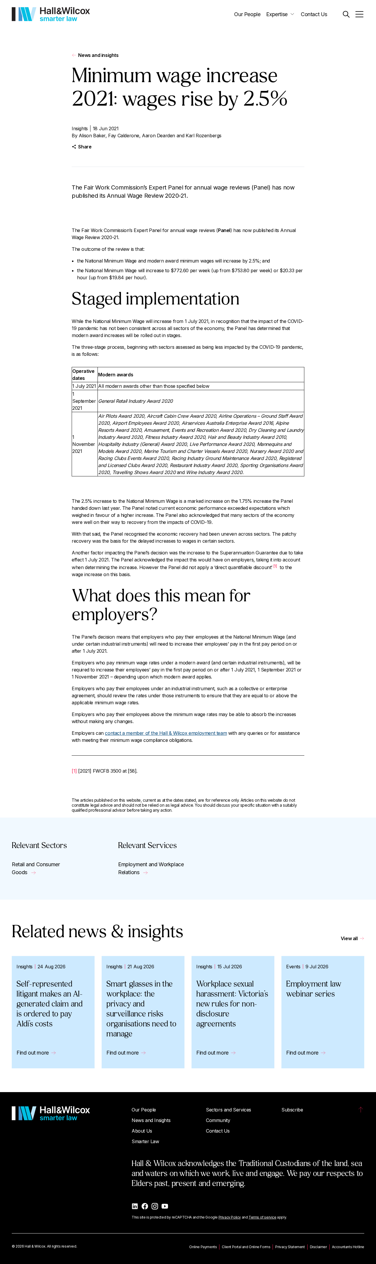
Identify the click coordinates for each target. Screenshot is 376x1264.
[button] (346, 14)
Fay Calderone (123, 135)
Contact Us (314, 14)
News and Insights (151, 1120)
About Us (142, 1131)
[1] (275, 566)
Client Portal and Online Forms (246, 1247)
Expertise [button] (276, 14)
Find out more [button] (32, 1053)
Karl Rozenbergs (203, 135)
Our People (247, 14)
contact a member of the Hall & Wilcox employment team (166, 733)
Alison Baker (92, 135)
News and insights (98, 55)
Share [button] (84, 147)
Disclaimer (318, 1247)
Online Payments (203, 1247)
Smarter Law (145, 1141)
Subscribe (292, 1110)
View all (349, 938)
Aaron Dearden (158, 135)
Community (218, 1120)
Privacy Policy (230, 1217)
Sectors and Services (228, 1110)
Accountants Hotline (348, 1247)
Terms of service (262, 1217)
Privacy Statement (290, 1247)
